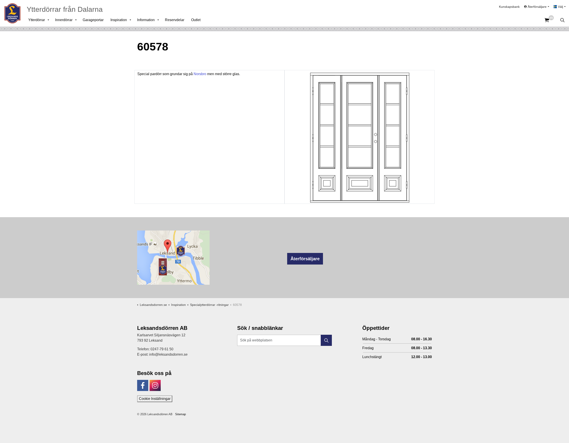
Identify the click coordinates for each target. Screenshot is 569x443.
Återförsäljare (305, 258)
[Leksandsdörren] (12, 13)
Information (146, 20)
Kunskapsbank (509, 6)
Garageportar (93, 20)
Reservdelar (174, 20)
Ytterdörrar (36, 20)
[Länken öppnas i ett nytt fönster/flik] (142, 385)
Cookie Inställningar (154, 399)
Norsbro (200, 74)
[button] (326, 340)
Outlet (195, 20)
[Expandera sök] (562, 20)
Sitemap (180, 414)
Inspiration (118, 20)
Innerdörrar (63, 20)
